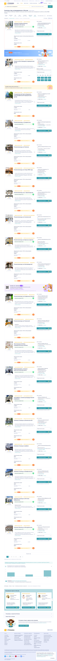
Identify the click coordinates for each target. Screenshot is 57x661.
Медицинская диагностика (48, 636)
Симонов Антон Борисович (28, 596)
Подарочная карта (37, 647)
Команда (35, 636)
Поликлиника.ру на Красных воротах (23, 239)
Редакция (5, 643)
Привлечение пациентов (28, 635)
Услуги (21, 3)
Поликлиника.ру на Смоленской (22, 217)
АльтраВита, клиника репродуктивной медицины (24, 398)
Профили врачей (46, 639)
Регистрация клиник (27, 636)
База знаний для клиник (28, 644)
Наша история (6, 636)
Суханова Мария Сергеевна (44, 596)
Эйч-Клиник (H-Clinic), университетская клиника (21, 344)
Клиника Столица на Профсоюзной (23, 471)
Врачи (18, 3)
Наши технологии (36, 640)
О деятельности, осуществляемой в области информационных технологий (15, 654)
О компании (6, 635)
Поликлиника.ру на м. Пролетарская (23, 192)
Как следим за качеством (38, 641)
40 (20, 556)
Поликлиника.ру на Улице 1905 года (23, 169)
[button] (17, 6)
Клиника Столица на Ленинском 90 (23, 420)
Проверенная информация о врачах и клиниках (18, 636)
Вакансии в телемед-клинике (37, 638)
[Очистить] (29, 7)
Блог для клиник (26, 640)
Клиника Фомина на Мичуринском (23, 527)
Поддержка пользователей (18, 640)
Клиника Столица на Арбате (21, 446)
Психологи (45, 3)
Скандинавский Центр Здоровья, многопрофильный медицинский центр (22, 95)
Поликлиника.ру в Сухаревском (22, 122)
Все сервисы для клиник (28, 639)
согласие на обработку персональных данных (44, 654)
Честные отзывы (16, 637)
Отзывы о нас (6, 640)
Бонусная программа (17, 638)
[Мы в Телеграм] (48, 630)
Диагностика (26, 3)
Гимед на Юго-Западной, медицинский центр (24, 62)
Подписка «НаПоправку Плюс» (37, 643)
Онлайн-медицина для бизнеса (37, 646)
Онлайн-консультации (33, 3)
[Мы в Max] (52, 630)
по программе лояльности (27, 87)
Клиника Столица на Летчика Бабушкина (21, 499)
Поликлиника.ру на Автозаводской (23, 264)
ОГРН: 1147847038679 (7, 659)
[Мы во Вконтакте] (50, 630)
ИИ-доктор (40, 3)
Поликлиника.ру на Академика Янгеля (24, 296)
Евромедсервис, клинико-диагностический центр (21, 369)
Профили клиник (46, 640)
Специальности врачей (47, 635)
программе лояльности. (42, 622)
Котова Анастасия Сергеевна (13, 596)
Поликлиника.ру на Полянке (21, 147)
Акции (49, 3)
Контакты (5, 644)
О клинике (35, 635)
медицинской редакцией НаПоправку (19, 580)
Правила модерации (27, 643)
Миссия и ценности (7, 639)
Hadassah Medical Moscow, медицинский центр (21, 24)
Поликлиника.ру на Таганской (22, 321)
